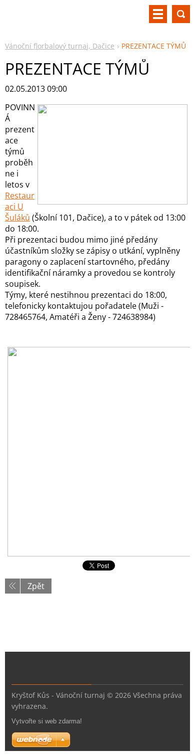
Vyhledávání (181, 14)
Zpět (36, 586)
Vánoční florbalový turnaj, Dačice (59, 46)
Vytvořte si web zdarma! (47, 721)
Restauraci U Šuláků (19, 206)
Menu (158, 14)
